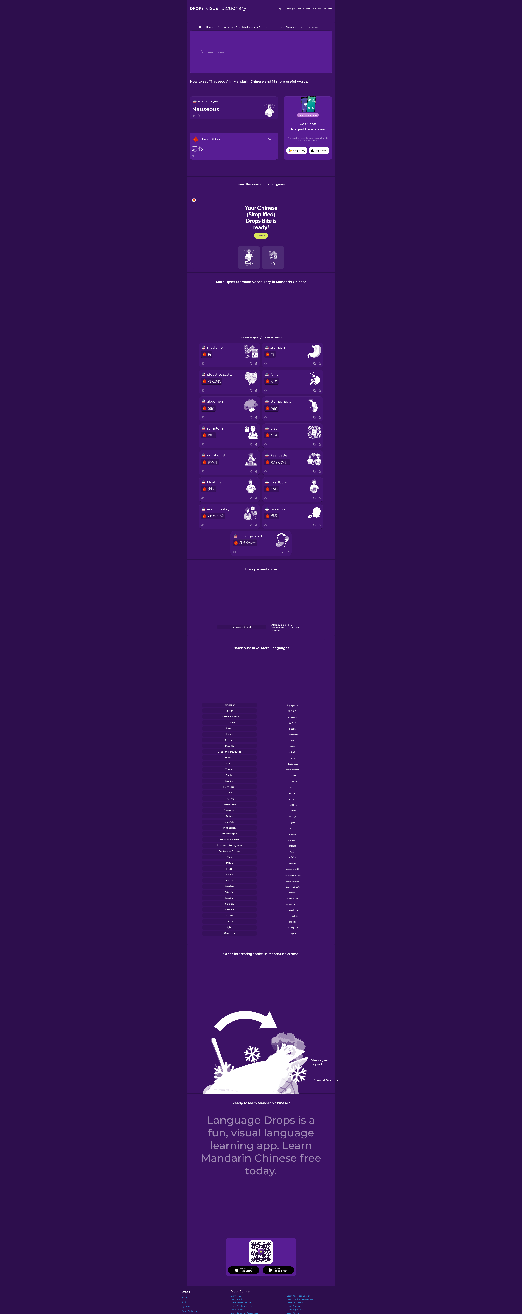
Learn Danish (293, 1306)
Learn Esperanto (295, 1309)
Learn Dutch (236, 1309)
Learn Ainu (235, 1296)
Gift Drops (327, 9)
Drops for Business (190, 1311)
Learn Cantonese (295, 1302)
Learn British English (240, 1302)
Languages (290, 9)
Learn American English (298, 1296)
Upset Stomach (287, 27)
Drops (279, 9)
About (184, 1297)
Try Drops (186, 1306)
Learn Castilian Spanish (241, 1306)
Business (316, 9)
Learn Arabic (236, 1299)
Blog (299, 9)
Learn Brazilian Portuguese (300, 1299)
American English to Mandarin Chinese (245, 27)
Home (209, 27)
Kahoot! (306, 9)
